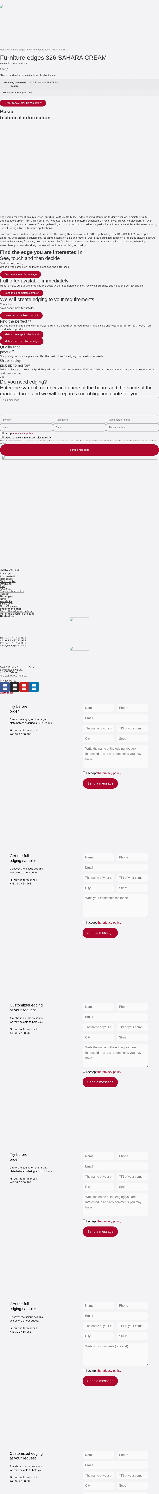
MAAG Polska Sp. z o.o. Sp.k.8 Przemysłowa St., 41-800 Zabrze (17, 670)
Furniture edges (16, 49)
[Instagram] (14, 687)
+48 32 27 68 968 (15, 638)
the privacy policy (23, 433)
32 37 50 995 (18, 640)
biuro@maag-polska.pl (13, 645)
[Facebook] (5, 687)
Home (3, 49)
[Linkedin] (34, 687)
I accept (18, 433)
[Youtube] (24, 687)
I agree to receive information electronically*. (28, 437)
